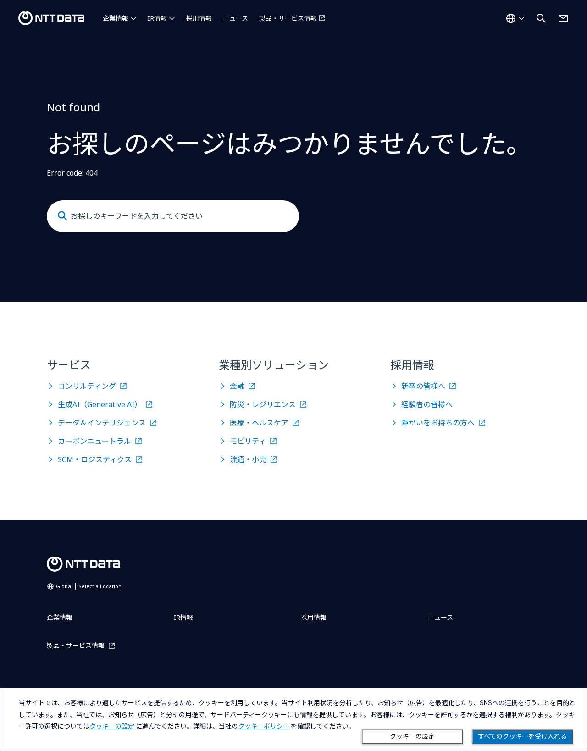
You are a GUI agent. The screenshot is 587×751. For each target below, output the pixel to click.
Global (89, 586)
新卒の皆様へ (423, 386)
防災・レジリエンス (263, 404)
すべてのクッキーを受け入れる (522, 736)
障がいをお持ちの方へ (438, 423)
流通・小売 (248, 459)
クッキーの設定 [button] (111, 726)
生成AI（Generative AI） (100, 404)
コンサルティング (87, 386)
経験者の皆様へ (427, 404)
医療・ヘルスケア (259, 423)
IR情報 (157, 18)
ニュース (235, 18)
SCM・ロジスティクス (95, 459)
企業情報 (115, 18)
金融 (237, 386)
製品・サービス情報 (288, 18)
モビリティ (248, 441)
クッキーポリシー (263, 726)
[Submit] (62, 216)
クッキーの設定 (412, 736)
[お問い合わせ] (563, 18)
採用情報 (199, 18)
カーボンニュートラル (94, 441)
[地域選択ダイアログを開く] (515, 18)
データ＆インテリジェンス (102, 423)
